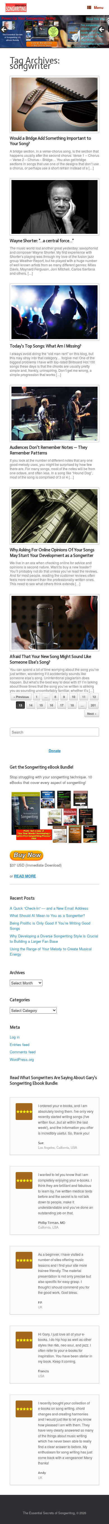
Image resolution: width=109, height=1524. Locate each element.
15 (41, 705)
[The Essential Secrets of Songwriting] (16, 8)
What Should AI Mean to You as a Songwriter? (47, 915)
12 (94, 697)
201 (93, 705)
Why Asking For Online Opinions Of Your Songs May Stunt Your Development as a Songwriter (52, 552)
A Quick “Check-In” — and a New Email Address (49, 908)
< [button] (4, 30)
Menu (98, 7)
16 (51, 705)
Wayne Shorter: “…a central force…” (42, 240)
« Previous (21, 697)
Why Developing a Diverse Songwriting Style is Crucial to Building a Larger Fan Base (54, 938)
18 (72, 705)
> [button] (102, 30)
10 (73, 697)
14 (30, 705)
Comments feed (22, 1051)
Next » (91, 713)
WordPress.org (22, 1059)
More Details (21, 33)
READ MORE (25, 876)
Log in (15, 1037)
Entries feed (19, 1044)
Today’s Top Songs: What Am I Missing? (45, 346)
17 (61, 705)
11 (84, 697)
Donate (55, 750)
